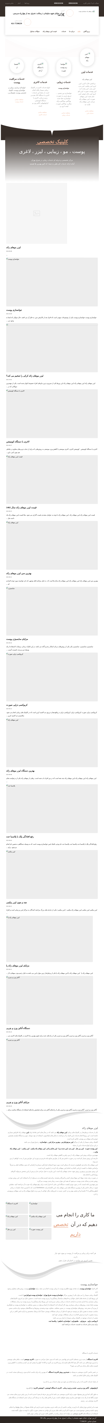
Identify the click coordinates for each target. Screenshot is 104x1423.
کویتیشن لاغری (39, 1388)
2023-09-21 (9, 577)
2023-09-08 (9, 774)
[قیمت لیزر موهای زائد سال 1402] (52, 479)
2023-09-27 (9, 445)
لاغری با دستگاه (92, 1359)
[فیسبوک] (19, 31)
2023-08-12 (9, 969)
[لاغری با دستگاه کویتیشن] (52, 413)
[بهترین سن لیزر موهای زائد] (52, 545)
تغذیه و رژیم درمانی (69, 1388)
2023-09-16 (9, 642)
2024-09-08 (9, 251)
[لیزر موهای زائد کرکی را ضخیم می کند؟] (52, 347)
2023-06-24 (9, 1032)
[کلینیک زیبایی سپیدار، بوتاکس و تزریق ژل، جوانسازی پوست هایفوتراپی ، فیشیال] (84, 15)
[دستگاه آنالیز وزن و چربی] (49, 1000)
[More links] (25, 31)
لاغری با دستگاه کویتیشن (53, 1388)
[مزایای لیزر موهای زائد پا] (49, 939)
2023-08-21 (9, 906)
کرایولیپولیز (94, 1388)
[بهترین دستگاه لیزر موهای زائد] (52, 742)
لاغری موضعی (29, 1359)
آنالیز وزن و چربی (83, 1388)
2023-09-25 (9, 511)
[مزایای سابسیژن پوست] (52, 611)
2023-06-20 (9, 1106)
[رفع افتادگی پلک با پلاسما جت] (52, 808)
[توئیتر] (11, 31)
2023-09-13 (9, 708)
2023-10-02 (9, 379)
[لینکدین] (15, 31)
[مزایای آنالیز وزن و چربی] (51, 1068)
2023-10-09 (9, 313)
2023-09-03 (9, 840)
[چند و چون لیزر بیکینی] (52, 874)
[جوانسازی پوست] (52, 282)
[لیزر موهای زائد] (36, 213)
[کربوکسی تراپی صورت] (52, 677)
